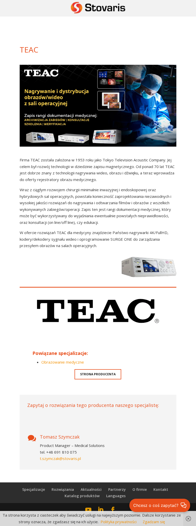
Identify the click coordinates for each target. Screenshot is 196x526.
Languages (116, 495)
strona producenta (98, 374)
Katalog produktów (82, 495)
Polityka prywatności (119, 521)
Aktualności (91, 489)
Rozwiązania (63, 489)
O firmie (139, 489)
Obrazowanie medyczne (62, 362)
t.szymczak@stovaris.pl (60, 458)
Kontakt (160, 489)
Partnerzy (117, 489)
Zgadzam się (154, 521)
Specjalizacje (33, 489)
